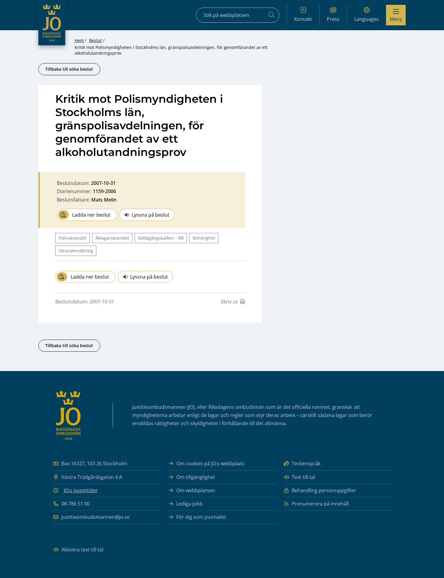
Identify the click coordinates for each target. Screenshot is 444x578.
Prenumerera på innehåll (320, 503)
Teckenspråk (306, 463)
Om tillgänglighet (195, 477)
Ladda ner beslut (91, 215)
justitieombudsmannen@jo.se (95, 517)
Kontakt (303, 19)
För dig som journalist (201, 517)
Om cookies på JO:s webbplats (210, 463)
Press (333, 19)
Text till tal (303, 477)
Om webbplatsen (195, 490)
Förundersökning (76, 250)
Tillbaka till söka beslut (69, 69)
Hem (79, 40)
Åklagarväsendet (112, 238)
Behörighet (204, 238)
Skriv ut (229, 301)
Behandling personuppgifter (324, 490)
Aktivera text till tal (82, 549)
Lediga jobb (189, 503)
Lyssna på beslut (150, 215)
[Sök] (272, 15)
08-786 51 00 (75, 503)
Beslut (95, 40)
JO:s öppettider (81, 490)
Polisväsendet (72, 238)
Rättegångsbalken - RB (161, 238)
